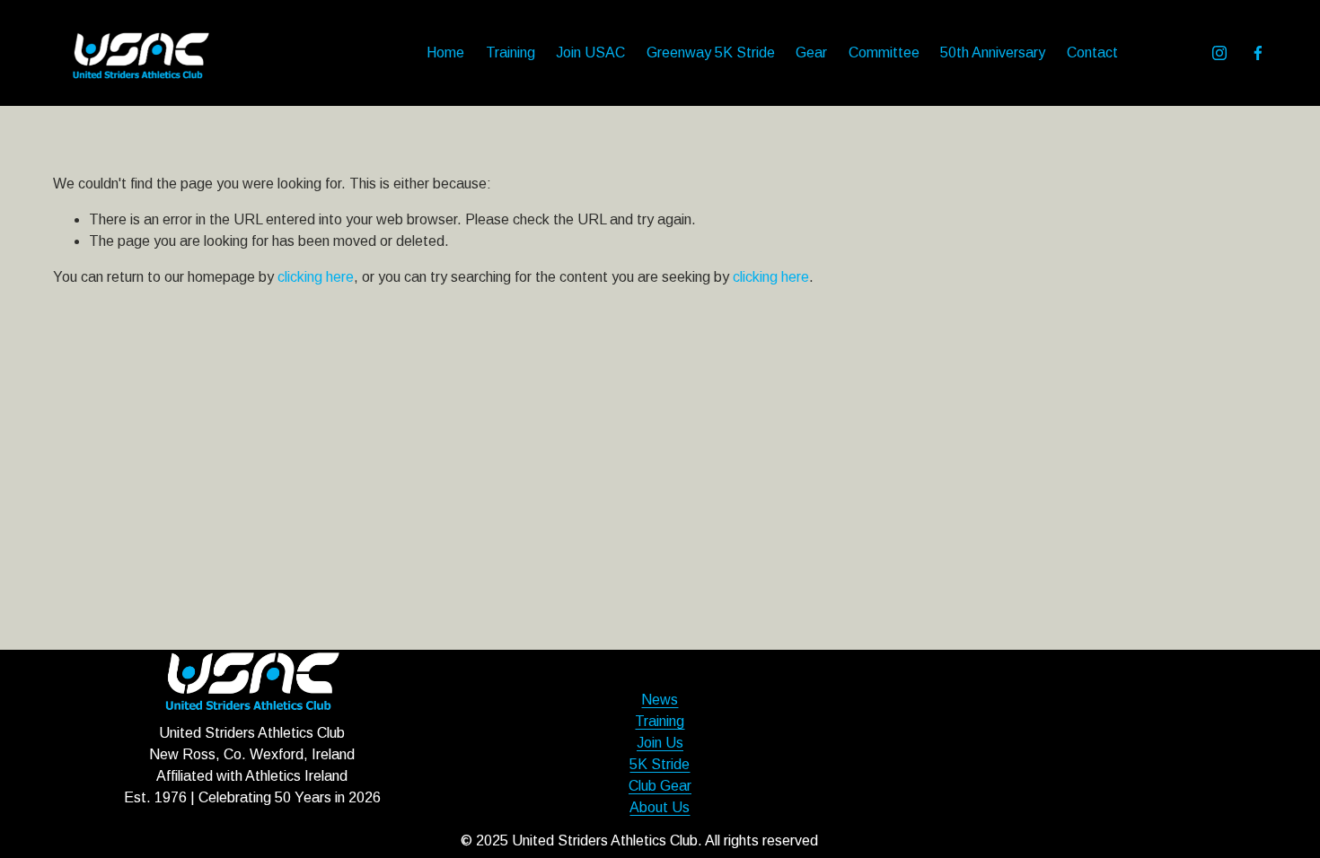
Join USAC (590, 52)
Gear (811, 52)
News (659, 699)
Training (510, 52)
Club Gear (660, 785)
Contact (1092, 52)
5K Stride (659, 764)
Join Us (660, 742)
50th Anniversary (992, 52)
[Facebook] (1258, 53)
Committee (884, 52)
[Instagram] (1219, 53)
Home (445, 52)
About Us (659, 807)
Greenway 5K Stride (711, 52)
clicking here (315, 277)
